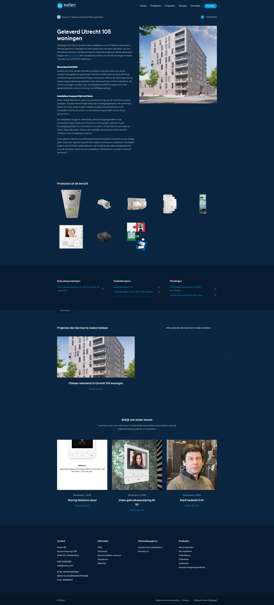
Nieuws (65, 17)
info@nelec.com (65, 565)
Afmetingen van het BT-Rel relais (186, 295)
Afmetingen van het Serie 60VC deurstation (185, 289)
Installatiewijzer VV (123, 287)
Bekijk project (96, 388)
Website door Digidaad (205, 600)
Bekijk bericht (82, 505)
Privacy (185, 600)
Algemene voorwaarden (168, 600)
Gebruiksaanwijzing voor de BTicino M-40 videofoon (78, 289)
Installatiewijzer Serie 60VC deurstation (133, 291)
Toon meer (65, 310)
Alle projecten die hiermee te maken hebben (188, 327)
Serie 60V (74, 55)
